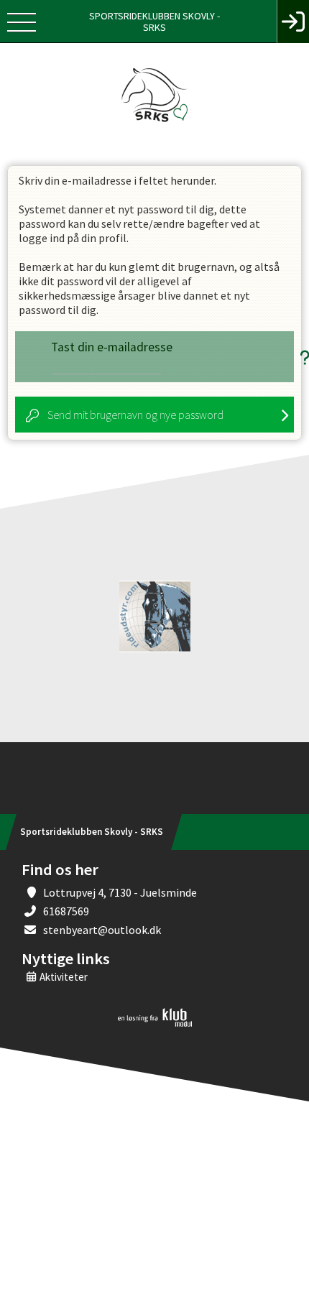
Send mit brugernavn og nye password (135, 414)
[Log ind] (293, 21)
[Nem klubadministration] (155, 1024)
